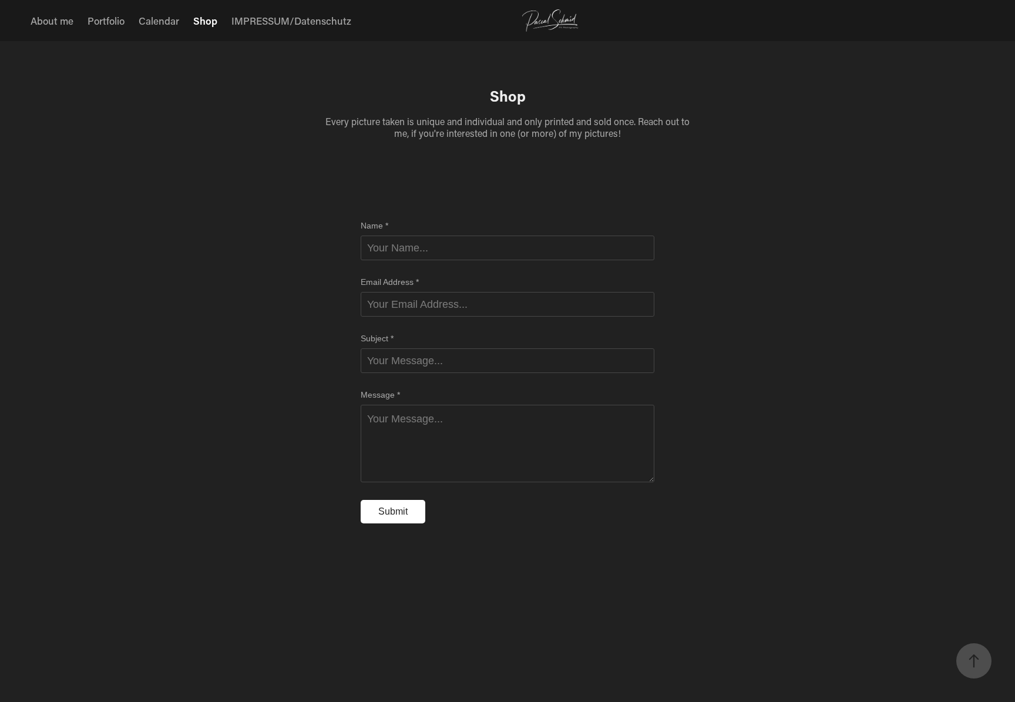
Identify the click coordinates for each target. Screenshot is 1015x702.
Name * (374, 225)
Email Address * (390, 282)
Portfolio (106, 20)
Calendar (159, 20)
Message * (380, 395)
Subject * (377, 338)
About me (52, 20)
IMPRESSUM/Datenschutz (291, 20)
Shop (205, 20)
